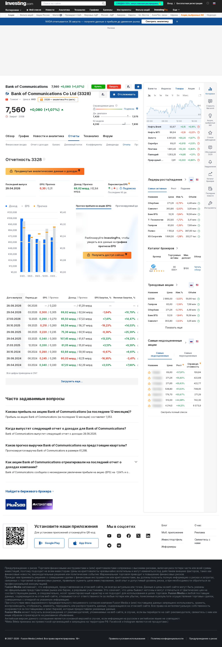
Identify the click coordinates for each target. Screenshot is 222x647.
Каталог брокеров (161, 248)
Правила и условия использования (127, 638)
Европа (132, 15)
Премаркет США (73, 15)
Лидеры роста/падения (165, 179)
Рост (173, 188)
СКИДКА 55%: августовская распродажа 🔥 (138, 3)
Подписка (129, 109)
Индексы (166, 88)
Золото (152, 138)
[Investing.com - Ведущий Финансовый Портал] (19, 3)
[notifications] (208, 3)
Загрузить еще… (72, 381)
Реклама (200, 532)
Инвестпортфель (172, 539)
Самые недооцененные (160, 354)
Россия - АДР (107, 15)
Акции (11, 15)
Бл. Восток (144, 15)
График (24, 136)
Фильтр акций (143, 10)
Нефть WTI (154, 132)
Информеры (169, 546)
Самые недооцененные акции (165, 342)
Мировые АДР (91, 15)
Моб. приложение (172, 532)
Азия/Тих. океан (159, 15)
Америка (121, 15)
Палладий (153, 154)
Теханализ (91, 136)
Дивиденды (112, 144)
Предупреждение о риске (203, 638)
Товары (179, 88)
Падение (185, 188)
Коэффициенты (94, 144)
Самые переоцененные (188, 354)
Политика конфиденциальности (167, 638)
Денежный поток (73, 144)
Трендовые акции (160, 285)
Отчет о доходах (39, 144)
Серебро (153, 143)
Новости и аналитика (48, 136)
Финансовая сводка (16, 144)
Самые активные (157, 188)
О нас (198, 525)
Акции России (43, 15)
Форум (108, 136)
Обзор (10, 136)
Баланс (56, 144)
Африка (174, 15)
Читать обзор (197, 268)
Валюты (152, 88)
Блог (164, 525)
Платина (152, 149)
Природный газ (156, 160)
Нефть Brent (154, 126)
